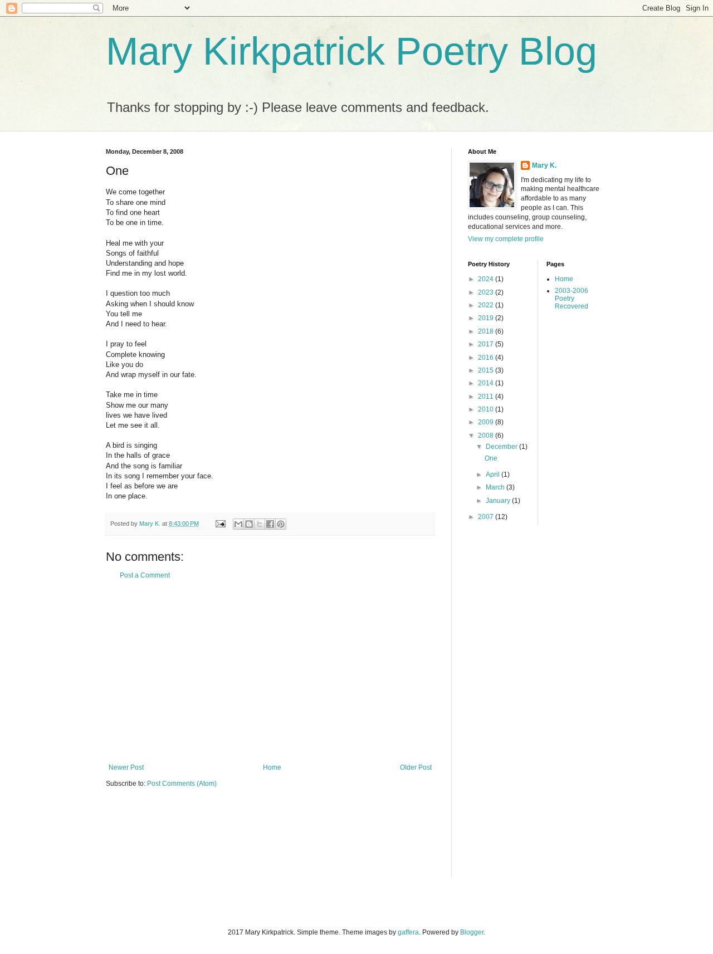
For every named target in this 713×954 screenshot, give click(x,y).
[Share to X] (259, 524)
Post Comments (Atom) (182, 783)
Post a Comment (145, 575)
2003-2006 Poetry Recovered (571, 299)
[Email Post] (220, 523)
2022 (486, 305)
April (493, 474)
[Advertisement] (270, 672)
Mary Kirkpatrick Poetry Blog (351, 51)
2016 (486, 357)
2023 (486, 292)
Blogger (472, 932)
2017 (486, 344)
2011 (486, 396)
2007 (486, 517)
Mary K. (544, 165)
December (502, 447)
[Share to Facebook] (270, 524)
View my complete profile (506, 239)
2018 (486, 331)
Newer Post (126, 767)
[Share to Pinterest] (280, 524)
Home (272, 767)
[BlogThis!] (249, 524)
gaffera (408, 932)
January (499, 501)
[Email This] (238, 524)
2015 (486, 370)
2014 (486, 383)
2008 (486, 435)
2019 (486, 318)
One (491, 458)
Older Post (416, 767)
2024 (486, 279)
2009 (486, 422)
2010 (486, 409)
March (496, 487)
